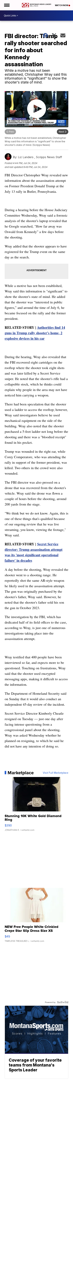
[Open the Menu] (6, 5)
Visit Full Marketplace (55, 772)
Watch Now (62, 5)
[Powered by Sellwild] (62, 1002)
